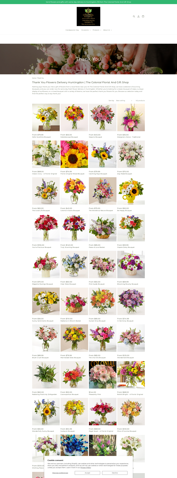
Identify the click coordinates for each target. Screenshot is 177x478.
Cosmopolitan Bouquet (70, 394)
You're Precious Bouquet (41, 247)
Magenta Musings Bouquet (42, 284)
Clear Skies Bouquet (68, 284)
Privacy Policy (86, 468)
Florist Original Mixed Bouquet (73, 174)
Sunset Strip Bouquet (97, 321)
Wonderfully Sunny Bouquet (43, 431)
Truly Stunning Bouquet (70, 247)
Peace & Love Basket (97, 247)
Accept (87, 473)
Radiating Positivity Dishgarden (44, 394)
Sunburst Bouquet (68, 431)
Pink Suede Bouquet (97, 284)
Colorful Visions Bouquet (70, 210)
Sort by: (111, 100)
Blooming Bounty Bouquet (127, 284)
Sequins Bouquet (95, 137)
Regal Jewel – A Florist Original (101, 431)
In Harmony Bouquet (125, 321)
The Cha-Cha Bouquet (97, 358)
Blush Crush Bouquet (40, 358)
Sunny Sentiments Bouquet (42, 321)
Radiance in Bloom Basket (71, 321)
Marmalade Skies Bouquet (71, 358)
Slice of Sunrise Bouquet (126, 431)
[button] (85, 30)
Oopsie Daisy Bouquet (126, 247)
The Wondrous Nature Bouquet (101, 210)
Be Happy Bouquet (124, 210)
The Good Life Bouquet (41, 210)
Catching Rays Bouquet (98, 174)
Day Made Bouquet (124, 174)
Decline (115, 473)
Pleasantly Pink (95, 394)
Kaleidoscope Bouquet (69, 137)
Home (34, 78)
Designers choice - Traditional (128, 137)
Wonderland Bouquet (125, 358)
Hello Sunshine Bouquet (41, 137)
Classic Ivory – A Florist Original (44, 174)
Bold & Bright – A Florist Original (130, 394)
